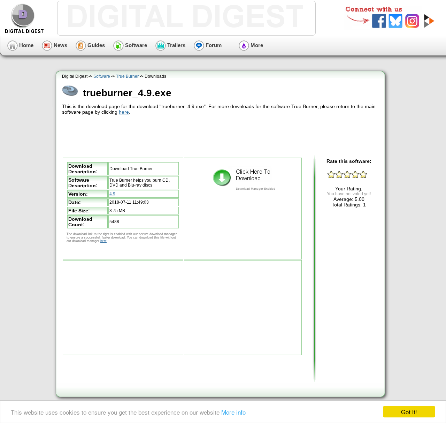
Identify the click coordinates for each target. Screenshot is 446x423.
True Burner (127, 76)
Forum (213, 45)
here (124, 112)
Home (25, 45)
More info (233, 412)
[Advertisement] (221, 135)
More (256, 45)
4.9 (112, 193)
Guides (95, 45)
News (59, 45)
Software (135, 45)
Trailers (175, 45)
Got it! (409, 411)
